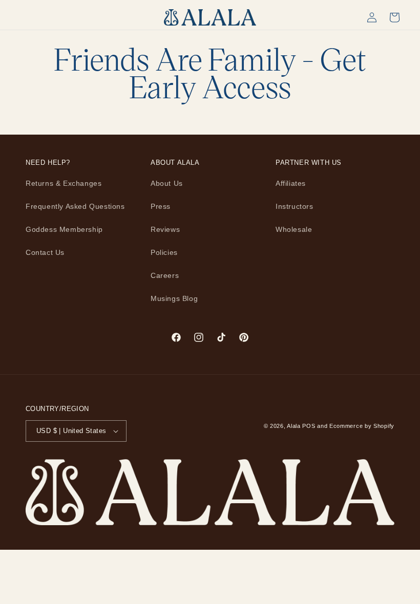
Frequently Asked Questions (75, 206)
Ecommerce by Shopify (361, 426)
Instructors (294, 206)
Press (161, 206)
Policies (164, 252)
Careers (165, 275)
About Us (167, 183)
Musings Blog (174, 298)
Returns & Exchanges (63, 183)
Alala (294, 426)
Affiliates (291, 183)
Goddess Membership (64, 229)
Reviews (165, 229)
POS (308, 426)
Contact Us (45, 252)
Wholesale (294, 229)
